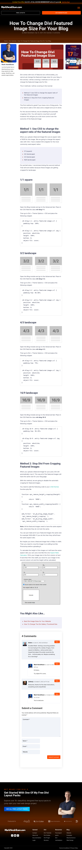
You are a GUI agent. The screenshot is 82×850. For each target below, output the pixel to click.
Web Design (70, 840)
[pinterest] (18, 835)
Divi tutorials (47, 33)
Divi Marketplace (61, 12)
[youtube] (15, 835)
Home (6, 41)
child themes (54, 487)
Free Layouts (20, 12)
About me (35, 835)
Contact (34, 833)
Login (34, 840)
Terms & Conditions (64, 848)
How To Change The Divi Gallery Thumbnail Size (40, 624)
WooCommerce (71, 838)
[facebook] (12, 835)
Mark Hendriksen (29, 33)
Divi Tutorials (47, 833)
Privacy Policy (74, 848)
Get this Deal (66, 2)
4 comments (56, 33)
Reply (57, 641)
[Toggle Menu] (78, 7)
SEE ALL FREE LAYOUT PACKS (17, 809)
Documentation (36, 838)
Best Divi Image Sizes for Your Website (37, 621)
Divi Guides (47, 835)
